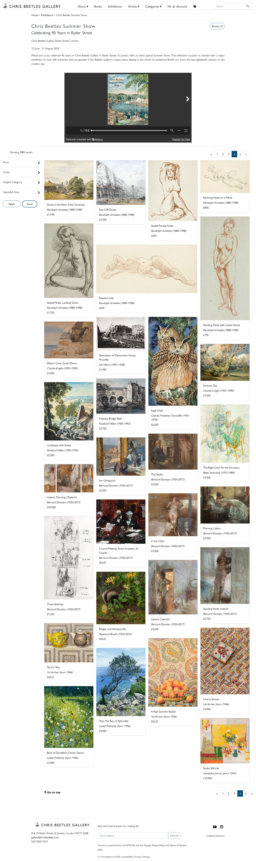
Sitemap (146, 856)
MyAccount (177, 6)
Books (98, 6)
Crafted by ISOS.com (215, 835)
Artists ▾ (133, 6)
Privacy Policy (158, 845)
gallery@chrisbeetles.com (45, 837)
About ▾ (83, 6)
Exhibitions (115, 6)
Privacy (138, 856)
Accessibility (127, 856)
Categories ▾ (153, 6)
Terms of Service (178, 845)
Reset (30, 204)
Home (34, 15)
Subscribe (174, 835)
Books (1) (217, 26)
